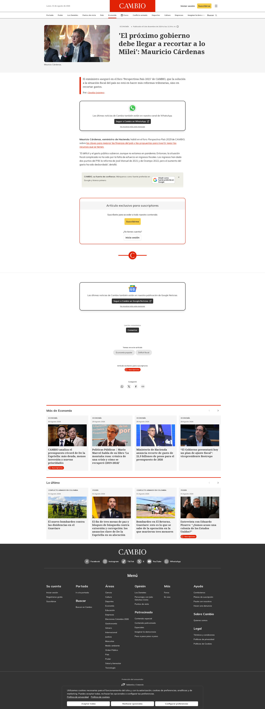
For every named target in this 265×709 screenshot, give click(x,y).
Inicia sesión (132, 237)
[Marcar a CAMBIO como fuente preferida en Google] (163, 180)
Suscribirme (132, 221)
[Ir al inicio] (132, 6)
